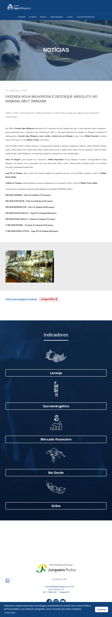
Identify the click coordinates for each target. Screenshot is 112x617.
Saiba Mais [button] (9, 613)
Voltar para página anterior (21, 299)
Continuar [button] (101, 609)
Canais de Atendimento (86, 17)
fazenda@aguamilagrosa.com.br (59, 586)
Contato (70, 17)
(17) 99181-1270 (59, 579)
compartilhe (47, 299)
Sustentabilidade (56, 17)
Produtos (32, 17)
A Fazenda (21, 17)
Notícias (43, 17)
